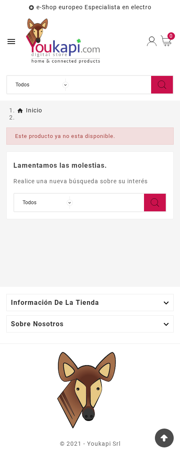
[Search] (162, 84)
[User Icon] (152, 41)
